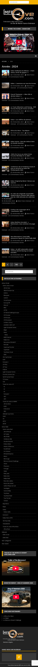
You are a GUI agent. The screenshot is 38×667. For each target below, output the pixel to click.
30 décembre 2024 (18, 86)
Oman (5, 463)
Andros (6, 293)
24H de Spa (7, 288)
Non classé (5, 544)
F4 (4, 391)
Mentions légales (7, 642)
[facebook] (19, 657)
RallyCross (7, 340)
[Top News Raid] (5, 211)
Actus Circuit (5, 283)
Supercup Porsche (9, 347)
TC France (5, 379)
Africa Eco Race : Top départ (20, 130)
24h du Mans (7, 404)
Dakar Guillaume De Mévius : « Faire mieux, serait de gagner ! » (22, 71)
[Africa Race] (5, 132)
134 (16, 264)
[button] (35, 56)
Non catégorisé (6, 540)
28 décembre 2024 (18, 158)
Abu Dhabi (7, 436)
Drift (4, 359)
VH (3, 419)
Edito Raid (5, 537)
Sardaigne (7, 488)
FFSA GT (6, 305)
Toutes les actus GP (8, 384)
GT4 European (8, 320)
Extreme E (5, 515)
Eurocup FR (7, 303)
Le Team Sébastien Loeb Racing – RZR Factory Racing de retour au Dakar (23, 108)
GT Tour (5, 367)
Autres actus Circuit (8, 285)
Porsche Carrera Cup (8, 374)
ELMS (5, 406)
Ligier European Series (10, 327)
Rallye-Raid (7, 478)
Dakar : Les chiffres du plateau (21, 119)
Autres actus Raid (8, 429)
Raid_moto (7, 476)
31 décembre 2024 (18, 75)
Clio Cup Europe (7, 357)
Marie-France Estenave (24, 201)
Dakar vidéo (7, 512)
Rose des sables (8, 481)
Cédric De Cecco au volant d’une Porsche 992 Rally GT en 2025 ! (21, 155)
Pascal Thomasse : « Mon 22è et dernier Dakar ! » (21, 95)
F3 (4, 389)
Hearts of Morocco (9, 446)
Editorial (4, 532)
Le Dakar (6, 618)
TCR (4, 382)
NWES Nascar (7, 337)
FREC (5, 307)
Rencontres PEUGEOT (10, 342)
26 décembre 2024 (18, 255)
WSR (5, 354)
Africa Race (7, 529)
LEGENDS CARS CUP (9, 325)
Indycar (5, 369)
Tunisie (6, 500)
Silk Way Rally (6, 521)
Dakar (4, 509)
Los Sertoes (7, 451)
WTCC (4, 421)
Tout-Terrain (7, 498)
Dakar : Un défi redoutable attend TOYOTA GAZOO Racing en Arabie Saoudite (22, 250)
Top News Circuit (8, 352)
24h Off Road (7, 431)
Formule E (6, 394)
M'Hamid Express (8, 454)
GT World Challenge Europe (11, 312)
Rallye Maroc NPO (8, 518)
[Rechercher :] (19, 2)
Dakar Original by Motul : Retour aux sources (23, 181)
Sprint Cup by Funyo (8, 377)
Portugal (6, 468)
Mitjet (5, 330)
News (5, 332)
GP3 (5, 399)
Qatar (5, 471)
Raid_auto (6, 473)
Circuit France (7, 300)
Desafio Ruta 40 (8, 441)
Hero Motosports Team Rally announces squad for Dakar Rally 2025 (23, 237)
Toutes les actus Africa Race (10, 526)
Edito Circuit (6, 534)
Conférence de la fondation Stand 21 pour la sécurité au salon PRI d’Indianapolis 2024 (23, 168)
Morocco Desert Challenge (11, 461)
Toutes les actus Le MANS (10, 401)
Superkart (6, 349)
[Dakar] (5, 72)
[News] (5, 156)
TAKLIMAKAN (6, 524)
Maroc (5, 456)
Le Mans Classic (8, 322)
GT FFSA (5, 364)
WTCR (4, 424)
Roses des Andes (8, 483)
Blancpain (6, 295)
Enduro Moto (7, 444)
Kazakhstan (7, 449)
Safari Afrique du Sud (10, 486)
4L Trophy (6, 434)
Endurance (7, 409)
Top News (6, 493)
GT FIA (5, 310)
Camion (6, 298)
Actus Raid (5, 427)
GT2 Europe (7, 315)
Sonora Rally (7, 491)
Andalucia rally (8, 439)
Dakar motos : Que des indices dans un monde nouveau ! (22, 142)
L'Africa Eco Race (8, 616)
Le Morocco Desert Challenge (12, 620)
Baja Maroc (6, 503)
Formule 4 (5, 362)
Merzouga (6, 459)
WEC (5, 411)
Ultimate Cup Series (8, 414)
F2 (4, 386)
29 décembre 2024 (18, 122)
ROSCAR (6, 344)
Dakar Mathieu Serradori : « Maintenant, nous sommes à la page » (23, 223)
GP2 (5, 396)
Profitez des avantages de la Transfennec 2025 (20, 210)
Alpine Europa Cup (9, 290)
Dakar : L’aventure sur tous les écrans (23, 83)
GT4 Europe (7, 317)
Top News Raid (8, 496)
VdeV (4, 416)
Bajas (4, 506)
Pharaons (6, 466)
